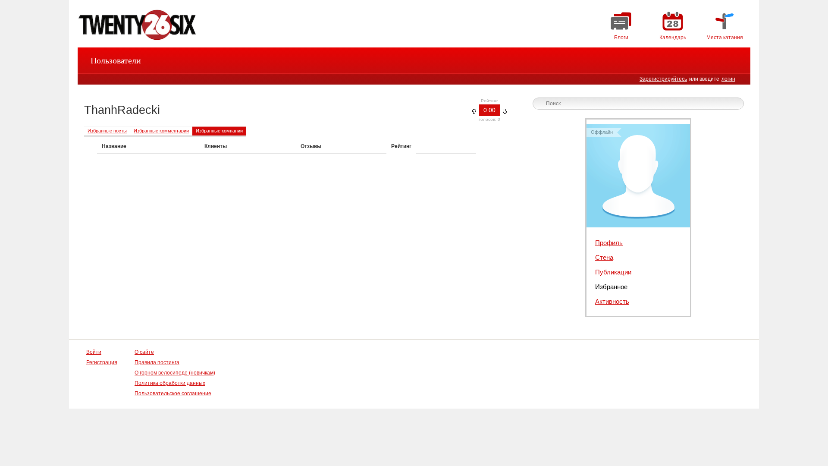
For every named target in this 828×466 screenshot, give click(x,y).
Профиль (609, 242)
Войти (93, 352)
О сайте (144, 352)
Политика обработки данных (170, 383)
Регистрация (101, 362)
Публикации (613, 272)
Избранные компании (219, 130)
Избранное (611, 286)
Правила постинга (157, 362)
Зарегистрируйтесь (663, 79)
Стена (604, 257)
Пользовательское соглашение (173, 393)
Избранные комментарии (161, 130)
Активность (612, 301)
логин (728, 79)
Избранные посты (107, 130)
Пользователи (116, 60)
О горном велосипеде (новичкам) (175, 373)
